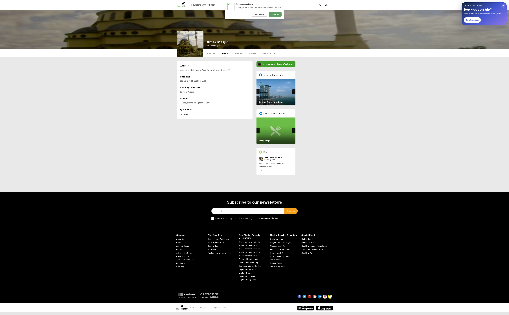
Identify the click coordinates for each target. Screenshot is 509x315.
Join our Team (182, 246)
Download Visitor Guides (250, 266)
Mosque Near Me (277, 246)
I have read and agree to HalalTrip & (246, 218)
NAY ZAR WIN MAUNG (273, 157)
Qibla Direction (276, 239)
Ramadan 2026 (308, 243)
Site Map (180, 267)
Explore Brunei (245, 273)
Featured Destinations (248, 259)
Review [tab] (252, 53)
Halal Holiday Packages (218, 239)
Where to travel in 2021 (249, 242)
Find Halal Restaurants (280, 249)
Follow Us (180, 249)
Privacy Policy (252, 218)
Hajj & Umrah (307, 239)
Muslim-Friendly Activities (219, 253)
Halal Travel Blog (278, 253)
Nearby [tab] (238, 53)
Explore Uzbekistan (247, 269)
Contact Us (181, 243)
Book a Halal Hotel (216, 243)
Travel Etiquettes (278, 267)
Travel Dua (275, 260)
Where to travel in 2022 (249, 245)
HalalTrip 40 (306, 253)
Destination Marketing (248, 263)
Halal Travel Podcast (279, 256)
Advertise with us (184, 253)
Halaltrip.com (204, 307)
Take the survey (472, 20)
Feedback (180, 263)
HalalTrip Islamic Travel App (314, 246)
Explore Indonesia (247, 276)
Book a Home (214, 246)
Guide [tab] (225, 53)
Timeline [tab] (211, 53)
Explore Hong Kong (247, 280)
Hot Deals (212, 249)
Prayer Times (276, 263)
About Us (180, 239)
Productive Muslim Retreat (313, 249)
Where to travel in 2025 (249, 256)
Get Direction (269, 53)
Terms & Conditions (269, 218)
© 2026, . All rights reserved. (209, 307)
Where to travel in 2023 (249, 249)
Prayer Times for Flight (280, 243)
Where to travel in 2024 (249, 252)
